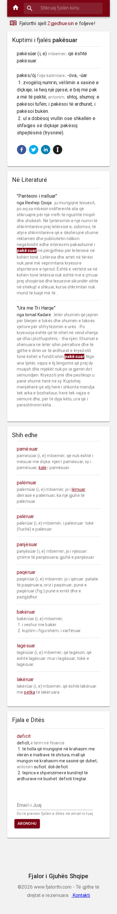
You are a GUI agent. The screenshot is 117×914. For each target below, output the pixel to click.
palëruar (25, 516)
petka (29, 692)
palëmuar (26, 483)
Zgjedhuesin (60, 23)
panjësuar (27, 544)
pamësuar (27, 449)
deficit (24, 736)
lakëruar (25, 679)
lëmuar (79, 489)
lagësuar (26, 646)
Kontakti (80, 895)
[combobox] (63, 8)
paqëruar (26, 572)
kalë (43, 467)
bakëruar (26, 612)
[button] (21, 149)
